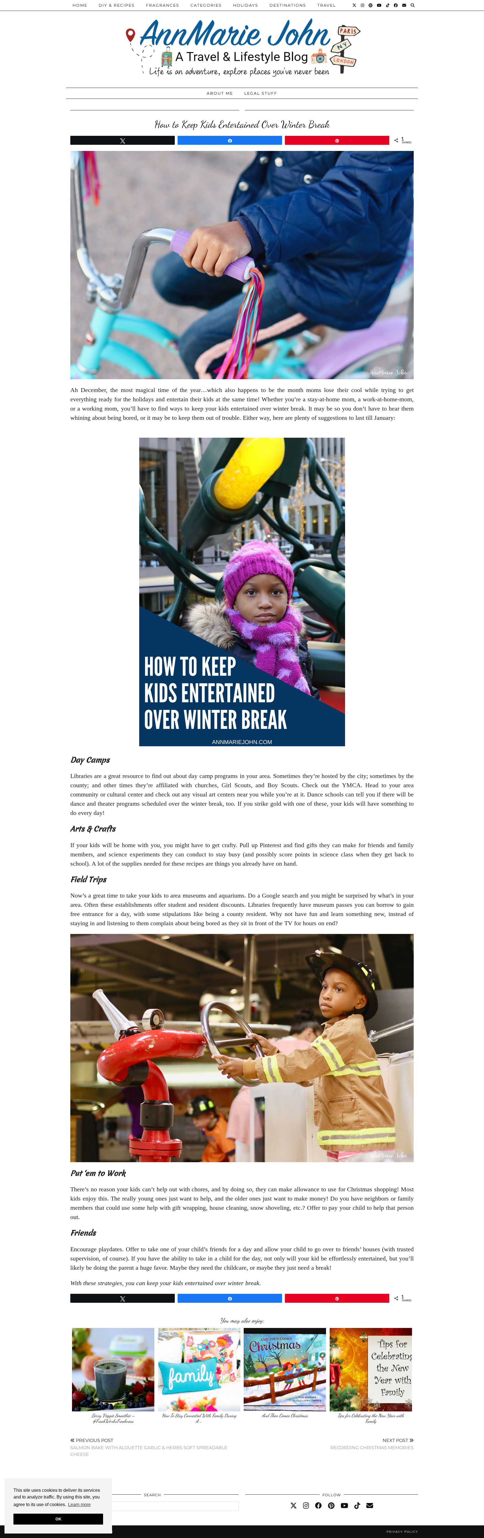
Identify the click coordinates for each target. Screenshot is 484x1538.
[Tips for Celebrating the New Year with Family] (371, 1369)
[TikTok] (388, 5)
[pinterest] (331, 1505)
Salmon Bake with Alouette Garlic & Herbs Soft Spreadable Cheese (148, 1447)
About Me (220, 93)
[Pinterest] (371, 5)
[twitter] (293, 1505)
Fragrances (162, 5)
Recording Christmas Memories (372, 1444)
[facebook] (318, 1505)
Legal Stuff (260, 93)
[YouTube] (379, 5)
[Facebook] (396, 5)
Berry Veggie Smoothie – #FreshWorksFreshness (113, 1418)
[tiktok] (357, 1505)
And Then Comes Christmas (285, 1415)
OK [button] (58, 1519)
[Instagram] (363, 5)
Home (80, 5)
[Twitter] (354, 5)
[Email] (404, 5)
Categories (206, 5)
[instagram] (306, 1505)
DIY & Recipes (117, 5)
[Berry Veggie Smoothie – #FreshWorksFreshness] (113, 1369)
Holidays (245, 5)
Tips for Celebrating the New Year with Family (371, 1418)
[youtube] (344, 1505)
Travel (326, 5)
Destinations (287, 5)
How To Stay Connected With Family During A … (199, 1418)
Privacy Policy (402, 1532)
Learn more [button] (79, 1504)
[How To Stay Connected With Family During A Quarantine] (199, 1369)
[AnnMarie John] (242, 42)
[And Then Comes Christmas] (285, 1369)
